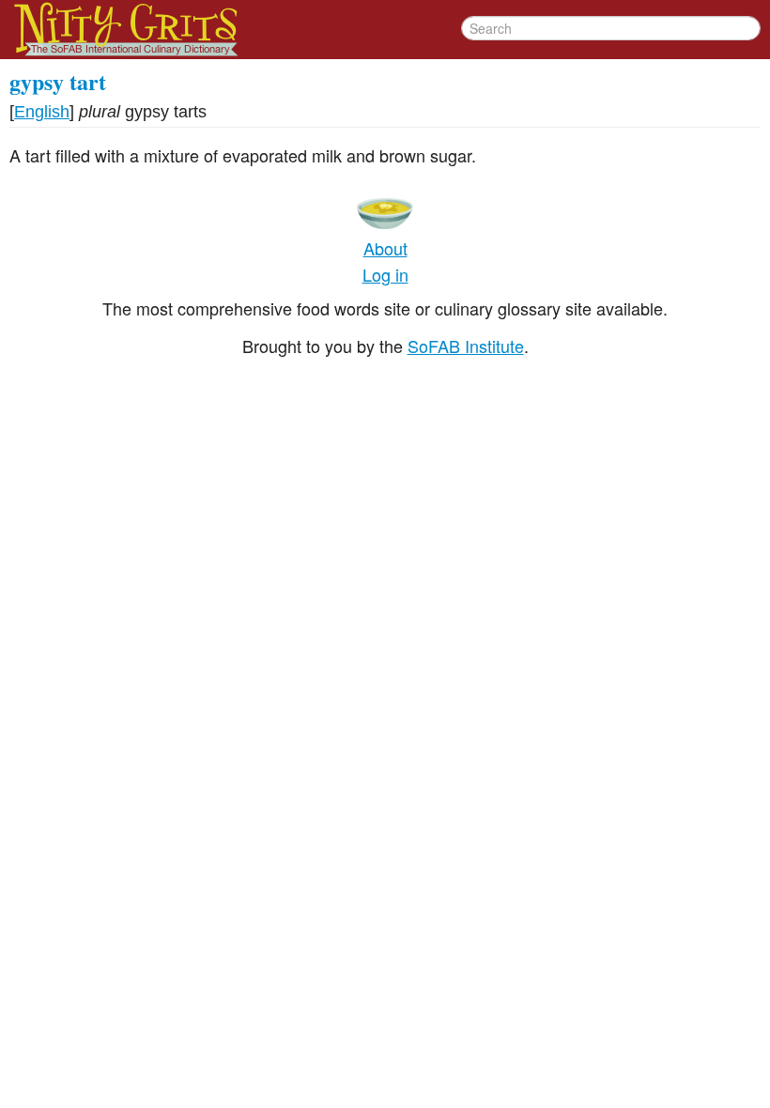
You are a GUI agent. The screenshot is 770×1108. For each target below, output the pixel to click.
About (385, 248)
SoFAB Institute (466, 345)
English (41, 111)
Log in (385, 274)
